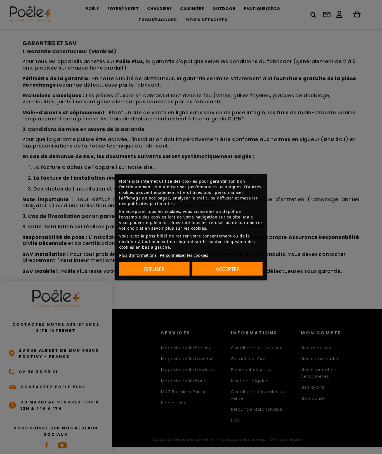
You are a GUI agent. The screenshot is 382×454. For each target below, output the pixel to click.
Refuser (154, 268)
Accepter (228, 268)
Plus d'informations (138, 255)
